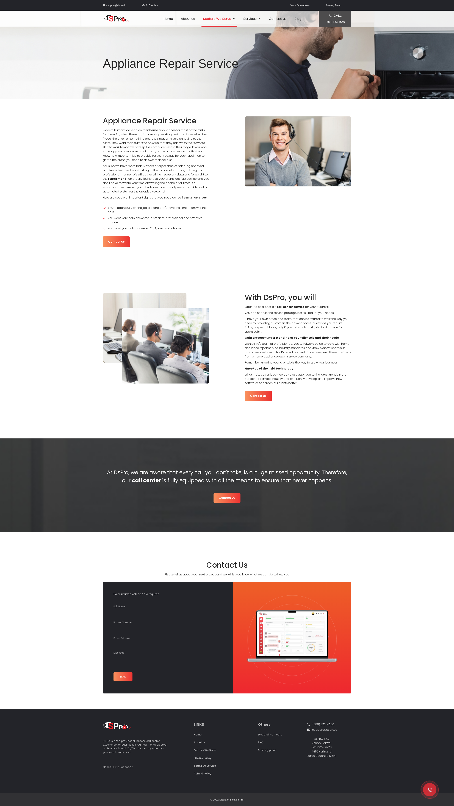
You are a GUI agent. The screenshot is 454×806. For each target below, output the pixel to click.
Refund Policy (202, 773)
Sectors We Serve (217, 18)
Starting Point (332, 5)
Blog (298, 18)
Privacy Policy (202, 758)
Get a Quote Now (299, 5)
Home (168, 18)
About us (188, 18)
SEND (123, 676)
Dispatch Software (270, 734)
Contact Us (116, 242)
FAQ (260, 742)
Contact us (278, 18)
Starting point (267, 750)
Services (250, 18)
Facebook (126, 767)
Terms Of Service (205, 766)
